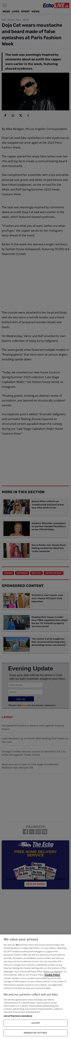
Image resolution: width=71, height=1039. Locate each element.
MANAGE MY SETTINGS (35, 1032)
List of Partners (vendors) (18, 1015)
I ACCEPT (35, 1023)
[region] (35, 986)
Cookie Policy (52, 974)
